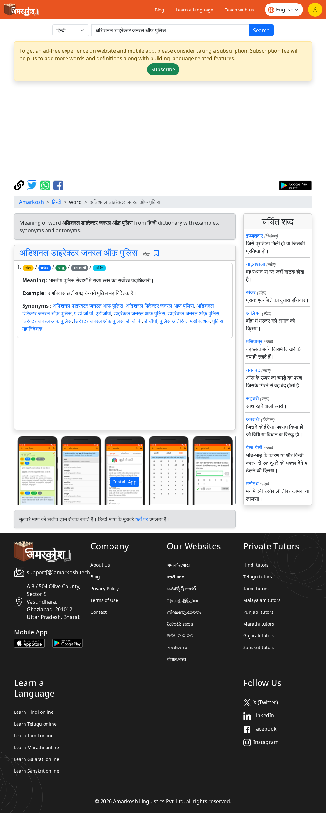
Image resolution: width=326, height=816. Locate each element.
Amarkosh (31, 201)
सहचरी (252, 398)
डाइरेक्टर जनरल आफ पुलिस (139, 313)
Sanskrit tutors (258, 647)
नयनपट (253, 370)
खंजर (251, 292)
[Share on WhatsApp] (46, 184)
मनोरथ (252, 483)
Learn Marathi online (36, 747)
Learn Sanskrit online (36, 771)
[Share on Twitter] (33, 184)
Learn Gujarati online (36, 759)
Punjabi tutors (258, 612)
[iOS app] (29, 642)
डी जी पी (134, 321)
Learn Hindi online (33, 712)
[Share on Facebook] (58, 184)
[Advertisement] (163, 130)
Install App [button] (125, 482)
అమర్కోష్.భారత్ (181, 588)
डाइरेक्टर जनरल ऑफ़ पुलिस (193, 313)
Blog (159, 10)
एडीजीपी (103, 313)
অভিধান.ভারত (177, 647)
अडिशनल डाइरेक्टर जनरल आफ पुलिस (88, 305)
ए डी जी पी (83, 313)
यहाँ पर (141, 519)
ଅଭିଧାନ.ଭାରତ (180, 636)
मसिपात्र (254, 341)
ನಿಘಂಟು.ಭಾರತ (180, 624)
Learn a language (194, 10)
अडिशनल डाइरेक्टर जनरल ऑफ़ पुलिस (78, 252)
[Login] (315, 10)
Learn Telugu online (35, 724)
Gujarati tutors (258, 636)
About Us (100, 565)
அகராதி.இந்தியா (182, 600)
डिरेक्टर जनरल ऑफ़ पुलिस (99, 321)
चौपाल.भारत (176, 659)
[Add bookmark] (156, 253)
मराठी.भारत (175, 577)
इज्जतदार (254, 235)
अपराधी (253, 419)
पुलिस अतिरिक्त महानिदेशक (185, 321)
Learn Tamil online (33, 736)
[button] (30, 470)
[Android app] (67, 642)
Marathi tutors (258, 624)
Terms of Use (104, 600)
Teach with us (239, 10)
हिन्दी (56, 201)
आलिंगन (253, 313)
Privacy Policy (104, 588)
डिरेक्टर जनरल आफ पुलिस (47, 321)
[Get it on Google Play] (295, 184)
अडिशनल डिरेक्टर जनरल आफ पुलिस (160, 305)
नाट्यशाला (255, 264)
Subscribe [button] (163, 69)
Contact (98, 612)
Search (261, 30)
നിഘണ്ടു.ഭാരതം (184, 612)
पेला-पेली (254, 447)
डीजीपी (150, 321)
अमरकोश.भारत (178, 565)
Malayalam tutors (261, 600)
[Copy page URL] (20, 184)
